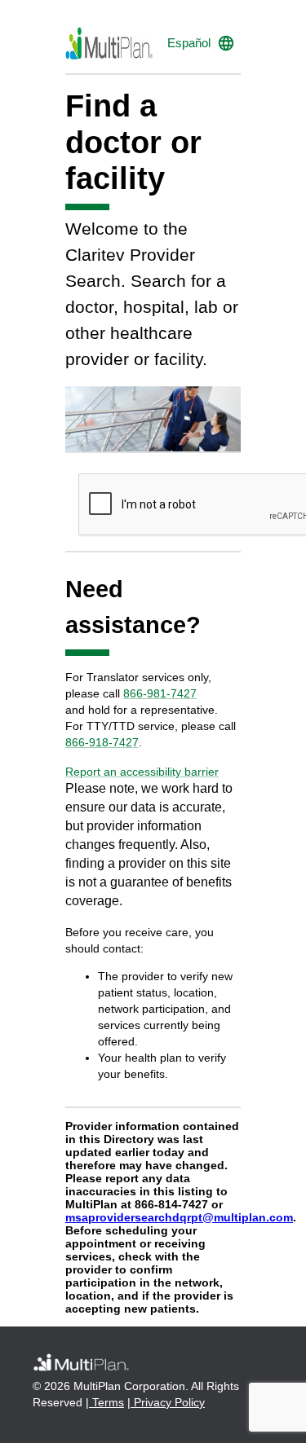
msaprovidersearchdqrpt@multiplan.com (179, 1217)
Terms (106, 1402)
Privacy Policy (168, 1402)
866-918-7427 (102, 742)
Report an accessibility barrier (142, 771)
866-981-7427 (160, 693)
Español (189, 43)
